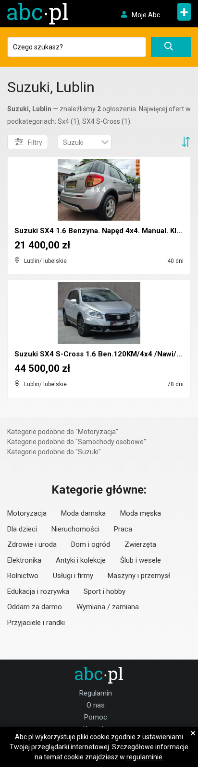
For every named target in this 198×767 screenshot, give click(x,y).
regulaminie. (145, 757)
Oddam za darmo (34, 606)
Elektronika (24, 560)
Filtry (35, 142)
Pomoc (95, 717)
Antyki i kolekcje (81, 560)
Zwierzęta (140, 544)
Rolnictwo (22, 575)
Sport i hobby (104, 591)
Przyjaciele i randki (36, 622)
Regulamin (95, 693)
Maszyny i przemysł (139, 575)
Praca (123, 529)
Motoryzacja (27, 513)
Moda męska (140, 513)
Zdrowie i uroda (32, 544)
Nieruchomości (75, 529)
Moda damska (83, 513)
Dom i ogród (90, 544)
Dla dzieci (22, 529)
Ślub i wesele (140, 560)
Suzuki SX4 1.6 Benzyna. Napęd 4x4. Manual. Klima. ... (106, 230)
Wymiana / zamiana (107, 606)
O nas (96, 705)
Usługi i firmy (73, 575)
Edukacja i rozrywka (38, 591)
